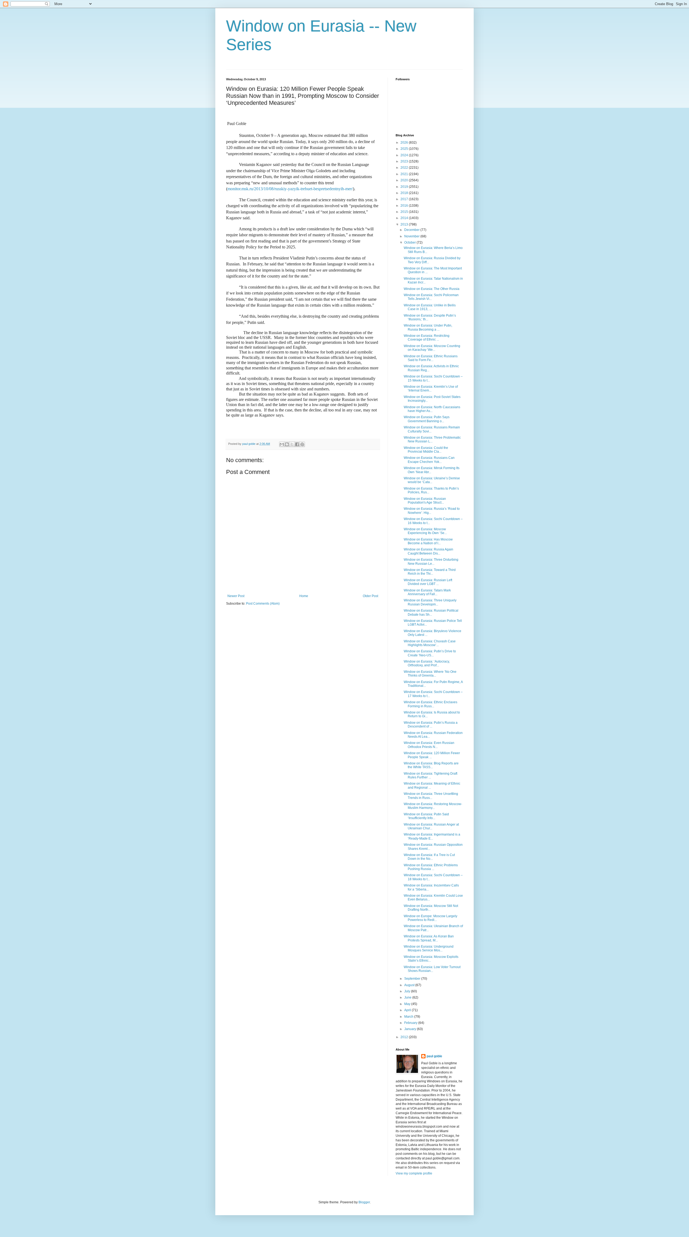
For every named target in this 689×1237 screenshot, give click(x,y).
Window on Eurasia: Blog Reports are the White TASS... (431, 765)
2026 (404, 142)
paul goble (434, 1056)
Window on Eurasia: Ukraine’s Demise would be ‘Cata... (432, 480)
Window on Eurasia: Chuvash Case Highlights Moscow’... (430, 643)
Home (303, 596)
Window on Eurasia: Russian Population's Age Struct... (425, 500)
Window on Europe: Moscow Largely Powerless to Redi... (430, 918)
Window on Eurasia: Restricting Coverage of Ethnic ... (426, 337)
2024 (404, 155)
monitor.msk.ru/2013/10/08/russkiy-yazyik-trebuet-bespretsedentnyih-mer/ (290, 188)
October (410, 242)
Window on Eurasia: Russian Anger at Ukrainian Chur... (431, 826)
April (408, 1010)
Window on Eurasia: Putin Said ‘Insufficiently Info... (426, 816)
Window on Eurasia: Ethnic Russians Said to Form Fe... (431, 358)
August (409, 985)
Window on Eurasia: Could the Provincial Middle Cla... (426, 449)
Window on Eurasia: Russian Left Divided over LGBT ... (428, 582)
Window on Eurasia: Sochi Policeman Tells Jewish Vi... (431, 297)
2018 (404, 193)
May (407, 1004)
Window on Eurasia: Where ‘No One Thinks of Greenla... (430, 673)
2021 (404, 174)
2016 (404, 205)
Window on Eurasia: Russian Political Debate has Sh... (431, 612)
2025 (404, 149)
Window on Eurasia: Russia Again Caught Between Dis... (428, 551)
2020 (404, 180)
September (412, 978)
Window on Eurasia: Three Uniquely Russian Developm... (430, 602)
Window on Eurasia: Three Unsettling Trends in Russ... (431, 795)
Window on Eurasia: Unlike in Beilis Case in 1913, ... (430, 307)
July (407, 991)
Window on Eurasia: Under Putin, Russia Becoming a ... (428, 327)
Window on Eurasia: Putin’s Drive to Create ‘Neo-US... (430, 653)
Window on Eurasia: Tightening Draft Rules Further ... (430, 775)
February (411, 1023)
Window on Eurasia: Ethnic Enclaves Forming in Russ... (430, 704)
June (408, 997)
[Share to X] (292, 444)
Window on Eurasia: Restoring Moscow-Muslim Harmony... (433, 806)
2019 (404, 187)
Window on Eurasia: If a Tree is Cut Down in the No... (429, 857)
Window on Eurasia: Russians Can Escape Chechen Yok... (429, 459)
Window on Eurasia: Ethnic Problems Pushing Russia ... (431, 867)
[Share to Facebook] (297, 444)
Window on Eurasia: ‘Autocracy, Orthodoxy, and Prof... (427, 663)
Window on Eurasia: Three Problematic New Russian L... (432, 439)
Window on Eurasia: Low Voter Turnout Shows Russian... (432, 969)
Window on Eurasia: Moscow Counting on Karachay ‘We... (432, 348)
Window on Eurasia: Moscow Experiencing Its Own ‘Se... (425, 531)
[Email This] (281, 444)
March (409, 1016)
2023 (404, 161)
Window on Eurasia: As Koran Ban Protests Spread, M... (429, 938)
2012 (404, 1037)
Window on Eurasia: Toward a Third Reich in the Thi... (430, 572)
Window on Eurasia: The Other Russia (431, 289)
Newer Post (235, 596)
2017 (404, 199)
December (412, 230)
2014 (404, 218)
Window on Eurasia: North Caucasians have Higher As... (432, 409)
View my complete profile (414, 1173)
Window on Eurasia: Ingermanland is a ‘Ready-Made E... (432, 836)
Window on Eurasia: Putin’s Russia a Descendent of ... (431, 724)
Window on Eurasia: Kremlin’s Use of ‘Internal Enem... (431, 388)
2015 (404, 212)
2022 (404, 167)
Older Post (370, 596)
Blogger (364, 1202)
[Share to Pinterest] (302, 444)
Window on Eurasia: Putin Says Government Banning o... (426, 419)
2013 (404, 224)
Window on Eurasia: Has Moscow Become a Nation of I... (428, 541)
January (410, 1029)
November (412, 236)
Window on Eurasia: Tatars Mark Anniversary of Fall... (427, 592)
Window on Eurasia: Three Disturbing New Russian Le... (431, 561)
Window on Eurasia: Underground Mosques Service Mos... (429, 948)
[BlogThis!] (287, 444)
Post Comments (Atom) (263, 603)
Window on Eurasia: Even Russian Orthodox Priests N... (429, 745)
